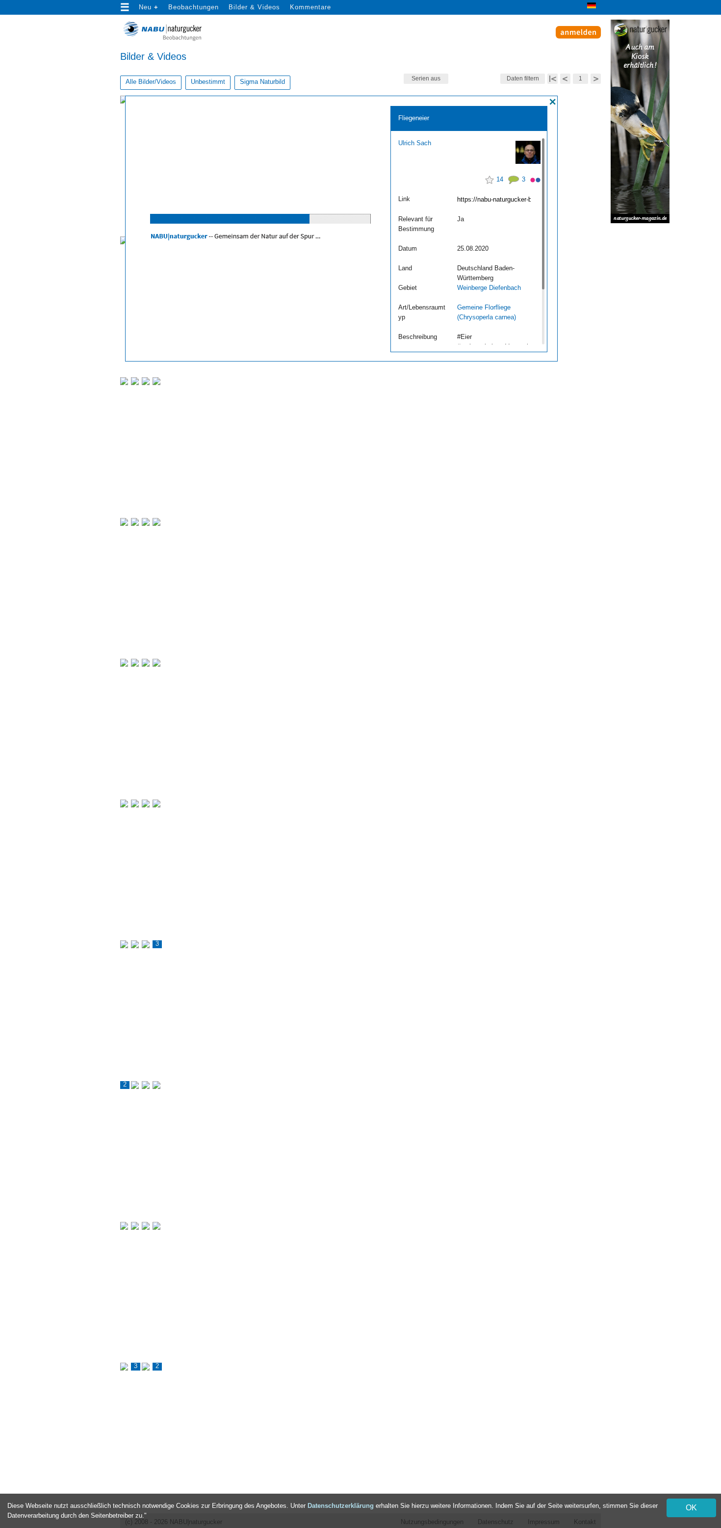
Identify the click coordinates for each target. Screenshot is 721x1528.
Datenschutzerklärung (341, 1505)
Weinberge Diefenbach (489, 287)
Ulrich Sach (414, 143)
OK (691, 1507)
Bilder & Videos (254, 7)
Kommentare (310, 7)
